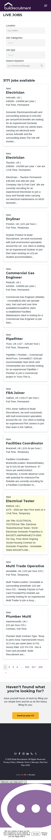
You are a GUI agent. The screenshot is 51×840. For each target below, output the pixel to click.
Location (10, 25)
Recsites (32, 775)
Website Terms (23, 762)
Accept (36, 834)
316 (27, 667)
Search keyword (15, 60)
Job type (10, 50)
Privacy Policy (9, 762)
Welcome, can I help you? (11, 782)
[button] (45, 5)
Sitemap (34, 762)
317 (34, 667)
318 (40, 667)
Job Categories (14, 37)
